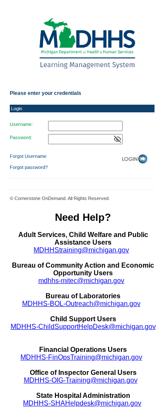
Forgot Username (28, 156)
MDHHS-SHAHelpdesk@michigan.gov (82, 403)
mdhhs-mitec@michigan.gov (81, 280)
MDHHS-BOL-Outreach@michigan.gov (81, 303)
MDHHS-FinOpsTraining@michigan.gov (81, 357)
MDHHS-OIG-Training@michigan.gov (80, 380)
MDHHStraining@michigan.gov (81, 250)
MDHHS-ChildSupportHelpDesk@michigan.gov (83, 326)
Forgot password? (29, 167)
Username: (21, 124)
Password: (21, 137)
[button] (117, 139)
